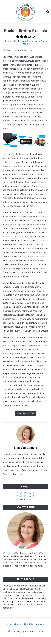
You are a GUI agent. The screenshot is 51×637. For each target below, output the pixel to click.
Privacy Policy (14, 624)
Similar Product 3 (25, 499)
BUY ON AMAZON (25, 413)
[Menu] (4, 12)
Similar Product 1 (25, 493)
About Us (28, 624)
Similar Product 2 (25, 496)
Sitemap (39, 624)
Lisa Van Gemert (26, 41)
